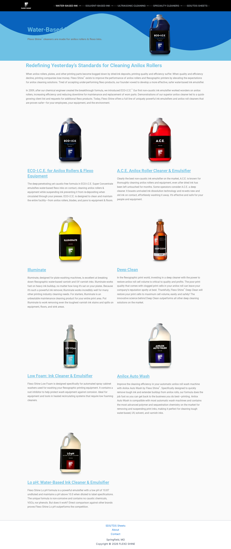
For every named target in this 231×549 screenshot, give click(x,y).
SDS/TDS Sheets (197, 5)
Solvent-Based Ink (97, 5)
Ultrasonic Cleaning (132, 5)
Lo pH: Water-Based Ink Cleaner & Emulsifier (68, 482)
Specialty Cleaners (166, 5)
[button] (79, 5)
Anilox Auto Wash (133, 376)
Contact (115, 534)
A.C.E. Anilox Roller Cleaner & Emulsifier (154, 170)
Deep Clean (127, 269)
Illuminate (37, 269)
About (115, 529)
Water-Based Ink (67, 5)
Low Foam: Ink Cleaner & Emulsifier (60, 375)
